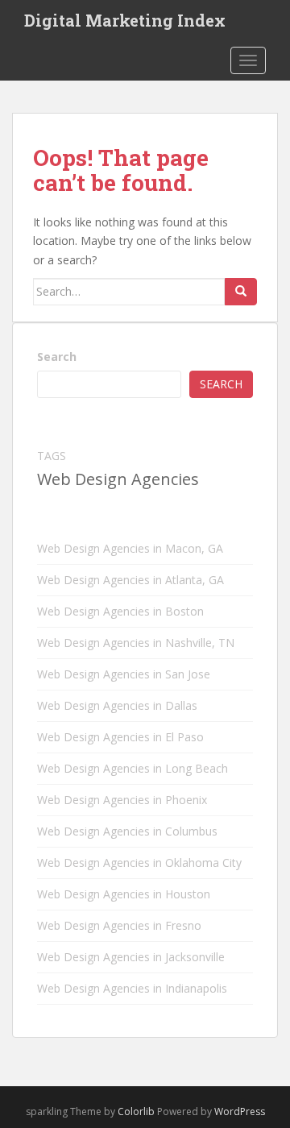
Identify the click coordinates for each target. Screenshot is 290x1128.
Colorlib (136, 1111)
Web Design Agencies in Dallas (117, 705)
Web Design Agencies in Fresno (119, 925)
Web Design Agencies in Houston (123, 894)
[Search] (241, 291)
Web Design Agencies (118, 479)
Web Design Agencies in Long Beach (132, 768)
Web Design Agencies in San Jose (123, 674)
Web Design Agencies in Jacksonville (131, 956)
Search (57, 356)
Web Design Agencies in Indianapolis (132, 988)
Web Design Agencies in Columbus (127, 831)
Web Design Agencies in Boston (120, 611)
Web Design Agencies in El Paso (120, 736)
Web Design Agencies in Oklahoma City (139, 862)
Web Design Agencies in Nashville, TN (135, 642)
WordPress (239, 1111)
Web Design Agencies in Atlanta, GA (130, 579)
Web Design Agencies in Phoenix (122, 799)
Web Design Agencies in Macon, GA (130, 548)
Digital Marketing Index (125, 20)
